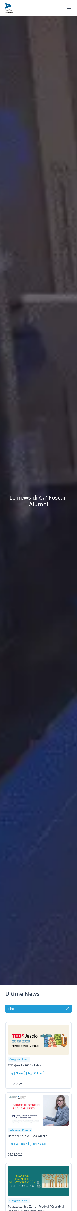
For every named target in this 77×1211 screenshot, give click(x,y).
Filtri (11, 1009)
